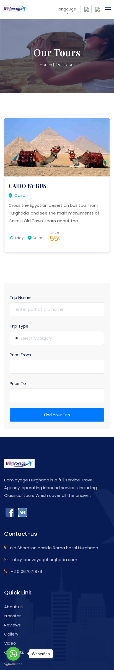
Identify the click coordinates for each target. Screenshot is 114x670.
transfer (12, 616)
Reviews (12, 625)
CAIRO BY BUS (27, 185)
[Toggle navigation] (106, 9)
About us (13, 607)
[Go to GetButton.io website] (13, 664)
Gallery (11, 634)
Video (10, 643)
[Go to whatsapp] (13, 654)
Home (46, 64)
